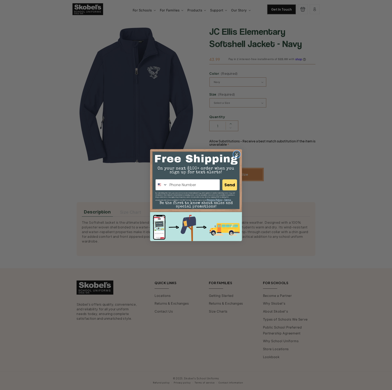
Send (229, 185)
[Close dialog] (236, 154)
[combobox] (161, 184)
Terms (227, 199)
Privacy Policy (214, 199)
